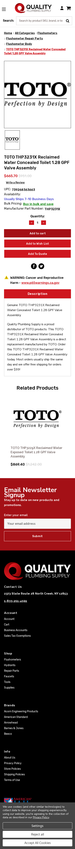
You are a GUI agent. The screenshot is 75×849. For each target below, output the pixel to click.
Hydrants (9, 665)
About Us (9, 757)
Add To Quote (37, 254)
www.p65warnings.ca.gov (40, 283)
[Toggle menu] (6, 7)
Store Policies (12, 768)
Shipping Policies (14, 774)
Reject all (37, 834)
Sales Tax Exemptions (17, 635)
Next (67, 428)
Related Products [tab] (37, 388)
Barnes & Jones (13, 728)
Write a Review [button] (15, 182)
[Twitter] (41, 266)
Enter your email (16, 515)
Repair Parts (11, 670)
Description (38, 294)
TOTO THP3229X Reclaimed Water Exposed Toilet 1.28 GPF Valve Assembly (36, 452)
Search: (8, 20)
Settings (37, 826)
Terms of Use (12, 780)
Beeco (8, 734)
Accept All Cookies (37, 843)
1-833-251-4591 (15, 601)
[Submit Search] (69, 20)
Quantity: (37, 216)
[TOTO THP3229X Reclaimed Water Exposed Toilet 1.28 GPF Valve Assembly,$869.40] (37, 419)
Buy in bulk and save (38, 204)
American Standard (16, 717)
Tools (7, 682)
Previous (7, 428)
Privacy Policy (13, 763)
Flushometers (12, 659)
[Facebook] (34, 266)
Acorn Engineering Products (21, 711)
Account (9, 619)
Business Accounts (15, 630)
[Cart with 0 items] (68, 8)
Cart (6, 624)
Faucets (9, 676)
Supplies (9, 687)
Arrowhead (11, 722)
